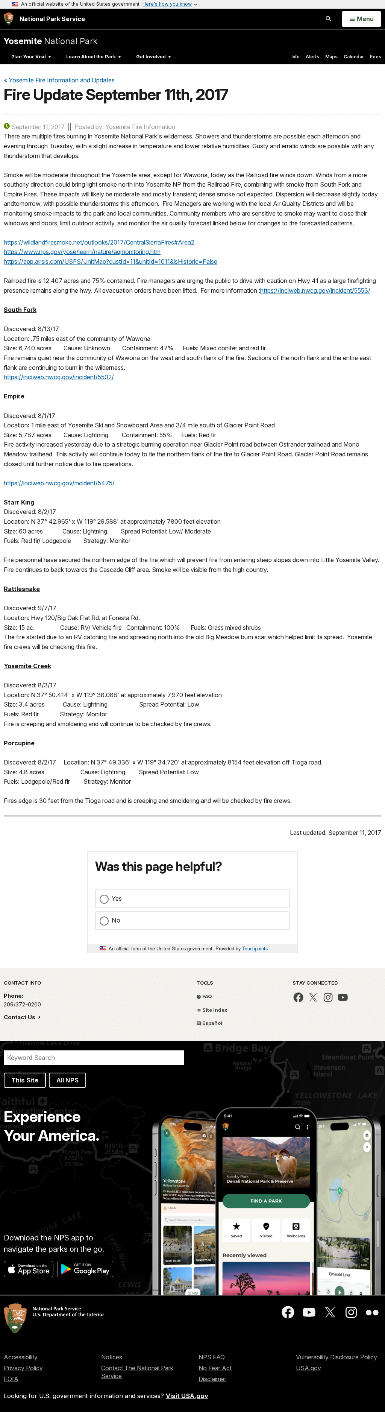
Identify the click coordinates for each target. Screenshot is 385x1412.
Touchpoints (255, 948)
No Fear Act (215, 1368)
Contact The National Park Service (137, 1372)
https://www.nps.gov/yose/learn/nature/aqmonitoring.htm (82, 251)
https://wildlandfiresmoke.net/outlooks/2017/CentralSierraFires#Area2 (99, 242)
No (116, 920)
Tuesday (61, 146)
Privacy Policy (23, 1368)
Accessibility (21, 1357)
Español (211, 1023)
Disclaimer (212, 1379)
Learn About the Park (91, 56)
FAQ (206, 996)
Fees (375, 56)
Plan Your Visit (28, 56)
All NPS (67, 1080)
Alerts (312, 56)
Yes (117, 898)
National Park (50, 41)
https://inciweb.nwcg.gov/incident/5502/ (59, 377)
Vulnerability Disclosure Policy (336, 1357)
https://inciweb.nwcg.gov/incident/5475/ (59, 483)
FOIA (11, 1379)
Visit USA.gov (187, 1396)
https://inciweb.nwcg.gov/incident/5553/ (315, 290)
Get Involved (151, 56)
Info (295, 56)
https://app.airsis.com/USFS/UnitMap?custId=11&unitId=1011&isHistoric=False (110, 261)
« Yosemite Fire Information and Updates (59, 80)
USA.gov (308, 1368)
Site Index (214, 1010)
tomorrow (27, 203)
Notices (111, 1357)
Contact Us (20, 1017)
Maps (331, 56)
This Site (24, 1080)
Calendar (354, 56)
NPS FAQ (212, 1357)
